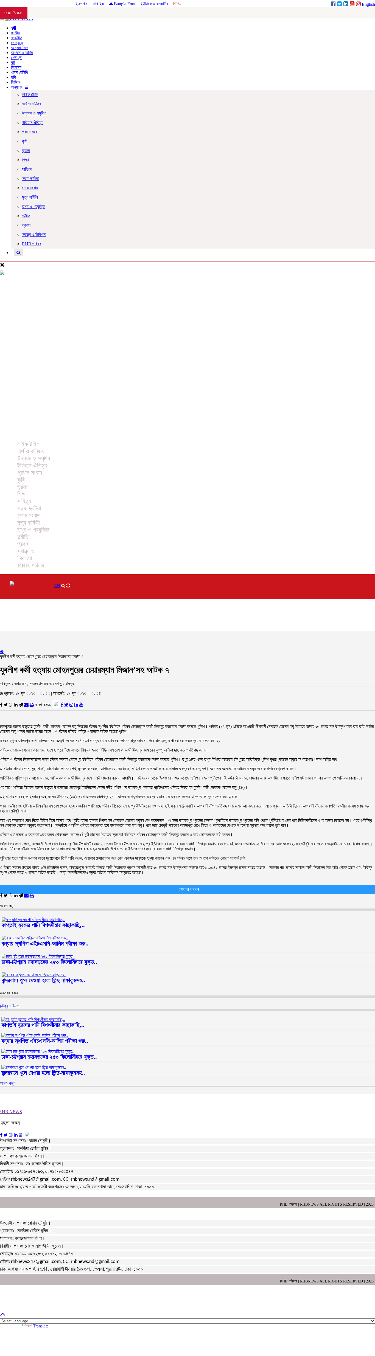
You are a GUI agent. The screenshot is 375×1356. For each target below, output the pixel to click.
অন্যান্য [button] (18, 87)
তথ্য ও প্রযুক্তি (33, 206)
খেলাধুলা (16, 57)
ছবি (13, 77)
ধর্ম (13, 62)
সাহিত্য (27, 169)
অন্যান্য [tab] (11, 432)
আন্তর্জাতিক (19, 47)
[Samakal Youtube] (353, 4)
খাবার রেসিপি (19, 72)
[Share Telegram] (21, 704)
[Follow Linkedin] (76, 704)
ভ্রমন (26, 150)
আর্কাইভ (99, 3)
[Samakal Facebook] (334, 4)
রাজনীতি (16, 37)
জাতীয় (15, 32)
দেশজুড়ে (17, 42)
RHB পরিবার (31, 243)
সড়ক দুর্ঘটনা (30, 178)
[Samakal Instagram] (359, 4)
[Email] (26, 704)
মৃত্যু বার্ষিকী (30, 197)
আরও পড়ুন (7, 1083)
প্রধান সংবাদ (31, 132)
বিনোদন (16, 67)
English (368, 4)
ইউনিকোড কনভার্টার (154, 3)
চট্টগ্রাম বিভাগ (9, 1006)
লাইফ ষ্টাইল (30, 94)
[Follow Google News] (56, 704)
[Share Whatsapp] (11, 704)
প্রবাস (26, 225)
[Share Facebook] (1, 704)
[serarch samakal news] (18, 252)
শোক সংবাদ (30, 187)
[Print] (32, 704)
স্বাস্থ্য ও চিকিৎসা (34, 234)
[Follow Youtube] (81, 704)
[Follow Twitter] (66, 704)
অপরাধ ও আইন (22, 52)
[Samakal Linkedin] (346, 4)
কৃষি (24, 141)
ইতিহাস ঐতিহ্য (32, 122)
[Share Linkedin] (16, 704)
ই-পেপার (81, 3)
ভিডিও (177, 3)
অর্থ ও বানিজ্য (31, 104)
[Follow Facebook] (62, 704)
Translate (41, 1326)
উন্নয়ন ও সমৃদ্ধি (34, 113)
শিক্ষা (25, 159)
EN (57, 585)
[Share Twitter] (6, 704)
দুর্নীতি (26, 215)
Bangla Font (124, 3)
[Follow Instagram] (71, 704)
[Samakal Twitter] (340, 4)
